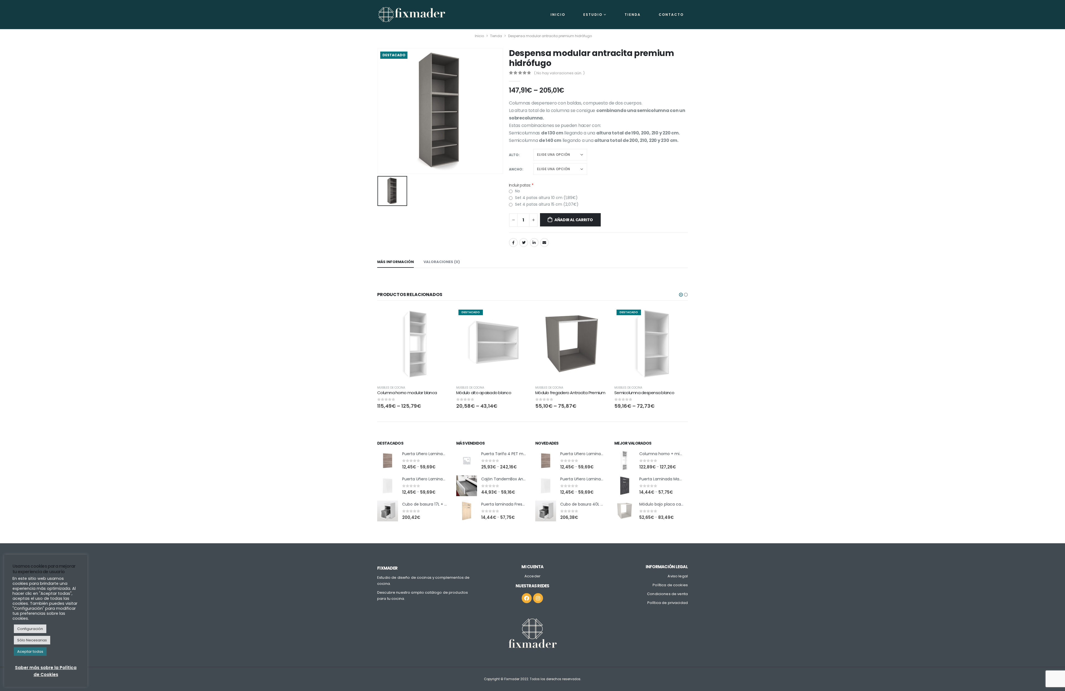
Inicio (558, 14)
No (517, 191)
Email (544, 242)
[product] (414, 344)
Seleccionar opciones (442, 317)
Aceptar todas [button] (30, 651)
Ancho (515, 169)
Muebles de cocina (391, 388)
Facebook (513, 242)
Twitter (523, 242)
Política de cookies (670, 585)
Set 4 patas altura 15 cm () (546, 204)
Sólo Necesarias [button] (32, 640)
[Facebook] (527, 598)
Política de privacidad (667, 602)
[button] (680, 294)
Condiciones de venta (667, 593)
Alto (514, 154)
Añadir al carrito (573, 220)
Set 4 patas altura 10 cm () (546, 197)
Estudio (592, 14)
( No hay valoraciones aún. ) (559, 73)
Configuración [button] (30, 628)
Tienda (633, 14)
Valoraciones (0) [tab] (442, 261)
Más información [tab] (395, 261)
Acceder (532, 576)
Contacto (671, 14)
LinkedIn (534, 242)
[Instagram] (538, 598)
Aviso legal (678, 576)
